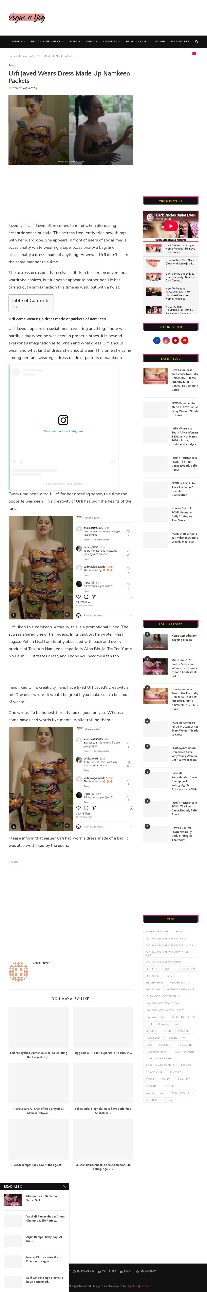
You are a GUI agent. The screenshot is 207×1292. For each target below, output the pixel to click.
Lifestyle (110, 41)
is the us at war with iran (162, 1024)
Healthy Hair (154, 982)
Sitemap (145, 1286)
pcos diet (165, 1044)
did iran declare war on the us (166, 938)
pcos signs (185, 1044)
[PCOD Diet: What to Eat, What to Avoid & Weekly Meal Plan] (155, 540)
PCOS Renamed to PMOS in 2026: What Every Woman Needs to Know (185, 409)
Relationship (136, 41)
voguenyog (29, 88)
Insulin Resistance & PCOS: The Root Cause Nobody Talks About (184, 463)
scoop (15, 862)
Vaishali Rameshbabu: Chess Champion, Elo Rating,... (45, 1218)
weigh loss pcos (182, 1093)
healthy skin (178, 982)
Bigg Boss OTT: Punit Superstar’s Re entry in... (103, 1053)
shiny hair (184, 1079)
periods (186, 1065)
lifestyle (151, 1031)
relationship (154, 1072)
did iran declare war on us (163, 961)
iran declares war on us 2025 (165, 1010)
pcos (149, 1044)
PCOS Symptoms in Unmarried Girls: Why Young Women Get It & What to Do (184, 754)
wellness (152, 1100)
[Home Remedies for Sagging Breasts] (155, 642)
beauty (180, 931)
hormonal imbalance (180, 989)
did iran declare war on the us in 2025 (167, 954)
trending (170, 1086)
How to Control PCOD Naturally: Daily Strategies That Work (182, 514)
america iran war (157, 931)
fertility (151, 969)
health (170, 975)
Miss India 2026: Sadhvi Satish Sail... (42, 1198)
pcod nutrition (177, 1037)
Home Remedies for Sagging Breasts (184, 637)
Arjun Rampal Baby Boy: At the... (44, 1239)
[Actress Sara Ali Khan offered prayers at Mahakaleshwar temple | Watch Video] (38, 1083)
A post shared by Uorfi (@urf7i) (63, 483)
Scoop (160, 41)
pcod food (153, 1037)
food (167, 969)
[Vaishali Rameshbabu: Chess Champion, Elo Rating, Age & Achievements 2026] (103, 1139)
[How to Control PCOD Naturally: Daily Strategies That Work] (155, 515)
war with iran (155, 1093)
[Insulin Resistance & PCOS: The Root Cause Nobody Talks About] (155, 464)
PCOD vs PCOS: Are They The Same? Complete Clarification (184, 489)
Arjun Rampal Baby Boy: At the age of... (38, 1165)
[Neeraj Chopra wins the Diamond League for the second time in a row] (13, 1261)
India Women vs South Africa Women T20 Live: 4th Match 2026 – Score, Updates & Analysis (185, 436)
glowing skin (186, 969)
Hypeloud (133, 1286)
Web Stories (180, 41)
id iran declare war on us (163, 996)
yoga (168, 1100)
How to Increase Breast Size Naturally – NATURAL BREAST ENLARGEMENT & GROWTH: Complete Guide (185, 379)
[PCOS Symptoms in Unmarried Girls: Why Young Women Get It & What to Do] (155, 754)
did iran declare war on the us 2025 (169, 945)
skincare (151, 1086)
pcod (167, 1031)
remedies (175, 1072)
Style (73, 41)
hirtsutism (153, 989)
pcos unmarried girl (159, 1058)
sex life (165, 1079)
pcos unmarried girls (160, 1065)
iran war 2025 (155, 1017)
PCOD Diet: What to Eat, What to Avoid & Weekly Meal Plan (185, 537)
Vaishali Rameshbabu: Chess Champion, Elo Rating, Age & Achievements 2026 (184, 781)
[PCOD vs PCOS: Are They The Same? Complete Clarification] (155, 490)
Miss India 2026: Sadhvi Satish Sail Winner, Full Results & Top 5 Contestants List (184, 668)
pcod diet (184, 1031)
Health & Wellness (45, 41)
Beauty (17, 41)
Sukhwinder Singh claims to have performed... (44, 1280)
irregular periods (183, 1017)
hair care (152, 975)
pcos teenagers (156, 1051)
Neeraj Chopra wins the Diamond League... (42, 1259)
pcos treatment (184, 1051)
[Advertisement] (125, 17)
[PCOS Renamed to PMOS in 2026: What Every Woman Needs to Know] (155, 410)
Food (90, 41)
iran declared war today (162, 1003)
